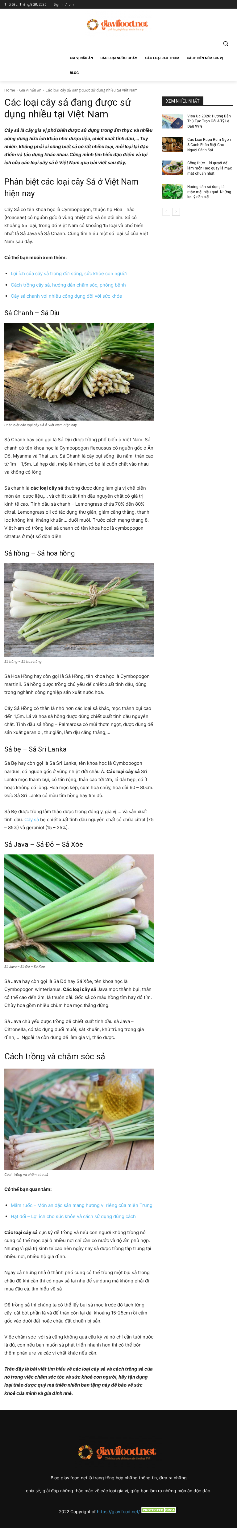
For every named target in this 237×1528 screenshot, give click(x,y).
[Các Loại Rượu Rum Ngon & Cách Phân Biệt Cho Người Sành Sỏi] (172, 144)
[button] (225, 43)
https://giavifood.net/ (118, 1511)
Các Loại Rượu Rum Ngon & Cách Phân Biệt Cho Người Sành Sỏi (209, 144)
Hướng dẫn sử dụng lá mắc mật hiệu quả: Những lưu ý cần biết (209, 192)
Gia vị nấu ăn (30, 90)
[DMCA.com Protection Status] (159, 1511)
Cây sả (31, 819)
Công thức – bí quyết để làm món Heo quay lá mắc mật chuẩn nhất (209, 168)
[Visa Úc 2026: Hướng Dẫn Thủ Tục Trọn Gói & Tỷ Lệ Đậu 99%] (172, 121)
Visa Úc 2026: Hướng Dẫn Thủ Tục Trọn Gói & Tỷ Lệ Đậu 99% (209, 121)
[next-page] (176, 212)
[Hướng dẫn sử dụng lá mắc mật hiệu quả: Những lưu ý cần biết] (172, 191)
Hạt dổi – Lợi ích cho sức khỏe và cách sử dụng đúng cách (73, 1216)
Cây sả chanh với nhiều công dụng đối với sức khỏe (66, 296)
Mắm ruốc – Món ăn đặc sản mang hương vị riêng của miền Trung (81, 1205)
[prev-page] (166, 212)
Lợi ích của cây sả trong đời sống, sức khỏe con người (69, 273)
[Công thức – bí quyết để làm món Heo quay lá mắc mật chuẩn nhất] (172, 168)
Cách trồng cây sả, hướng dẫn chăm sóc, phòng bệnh (68, 285)
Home (9, 90)
